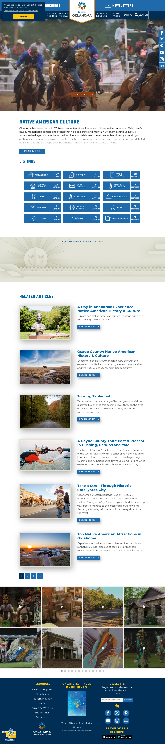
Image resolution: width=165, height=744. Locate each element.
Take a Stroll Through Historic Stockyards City (104, 488)
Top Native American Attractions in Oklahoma (109, 536)
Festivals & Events (101, 15)
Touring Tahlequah (94, 396)
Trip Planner (42, 712)
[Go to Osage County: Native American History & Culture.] (45, 367)
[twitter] (162, 39)
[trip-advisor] (162, 66)
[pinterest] (162, 46)
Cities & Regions (52, 15)
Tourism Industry (42, 698)
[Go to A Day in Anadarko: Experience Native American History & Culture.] (45, 322)
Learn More (87, 326)
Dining (128, 15)
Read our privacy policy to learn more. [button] (21, 11)
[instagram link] (117, 720)
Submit (128, 700)
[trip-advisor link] (126, 720)
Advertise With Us (42, 708)
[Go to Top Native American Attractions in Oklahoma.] (45, 549)
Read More (32, 151)
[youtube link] (108, 720)
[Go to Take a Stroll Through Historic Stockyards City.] (45, 501)
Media (42, 703)
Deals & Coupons (42, 689)
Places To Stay (63, 15)
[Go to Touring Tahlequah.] (45, 411)
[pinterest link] (126, 713)
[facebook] (162, 33)
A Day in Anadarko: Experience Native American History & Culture (108, 309)
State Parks (116, 15)
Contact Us (42, 717)
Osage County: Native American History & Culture (106, 354)
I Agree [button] (23, 16)
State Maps (42, 694)
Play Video (81, 94)
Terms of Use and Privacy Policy (76, 723)
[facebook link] (108, 713)
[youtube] (162, 52)
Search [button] (143, 15)
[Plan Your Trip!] (9, 735)
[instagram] (162, 59)
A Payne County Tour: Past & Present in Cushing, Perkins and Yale (111, 443)
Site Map (76, 727)
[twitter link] (117, 713)
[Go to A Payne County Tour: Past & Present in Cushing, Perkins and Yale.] (45, 455)
